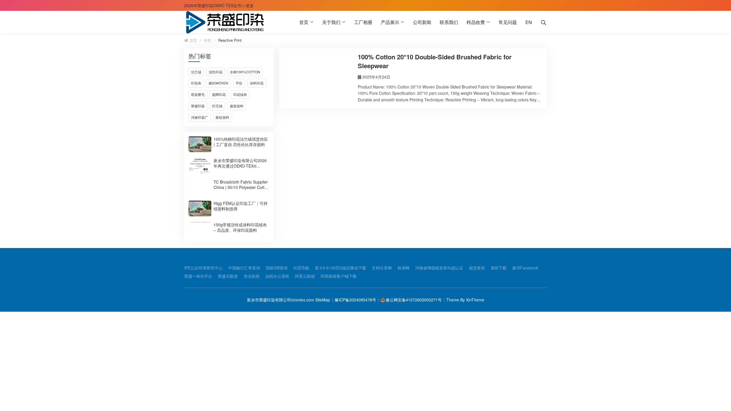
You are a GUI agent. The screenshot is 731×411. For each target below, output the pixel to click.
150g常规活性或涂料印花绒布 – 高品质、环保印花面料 (240, 227)
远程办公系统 (277, 276)
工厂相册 (363, 22)
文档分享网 (382, 268)
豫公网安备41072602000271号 (414, 300)
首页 (303, 22)
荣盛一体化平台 (198, 276)
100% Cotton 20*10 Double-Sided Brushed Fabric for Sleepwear (435, 61)
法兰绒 (196, 71)
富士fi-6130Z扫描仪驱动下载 (340, 268)
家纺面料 (222, 117)
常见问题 (508, 22)
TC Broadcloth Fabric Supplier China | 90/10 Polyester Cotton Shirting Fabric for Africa (241, 187)
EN (528, 22)
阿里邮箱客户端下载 (339, 276)
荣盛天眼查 (228, 276)
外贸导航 (301, 268)
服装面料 (237, 105)
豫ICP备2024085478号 (355, 300)
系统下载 (499, 268)
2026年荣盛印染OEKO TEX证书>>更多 (219, 5)
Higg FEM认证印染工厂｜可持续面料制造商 (241, 205)
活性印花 (215, 71)
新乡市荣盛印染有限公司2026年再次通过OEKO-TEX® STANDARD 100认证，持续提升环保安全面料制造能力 (240, 169)
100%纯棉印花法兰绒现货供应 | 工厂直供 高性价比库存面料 (241, 141)
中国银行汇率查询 (244, 268)
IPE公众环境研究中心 (203, 268)
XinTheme (475, 300)
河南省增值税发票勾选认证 (439, 268)
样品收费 (476, 22)
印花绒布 (240, 94)
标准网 (403, 268)
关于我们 (331, 22)
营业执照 (252, 276)
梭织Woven (218, 82)
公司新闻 (422, 22)
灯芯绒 (217, 105)
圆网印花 (219, 94)
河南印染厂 (199, 117)
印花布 (196, 82)
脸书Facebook (525, 268)
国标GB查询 (277, 268)
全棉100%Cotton (245, 71)
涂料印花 (257, 82)
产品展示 (390, 22)
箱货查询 (477, 268)
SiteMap (322, 300)
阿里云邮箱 (305, 276)
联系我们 (449, 22)
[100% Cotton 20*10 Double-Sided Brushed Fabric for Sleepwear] (318, 75)
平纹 (239, 82)
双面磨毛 (198, 94)
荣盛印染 (198, 105)
